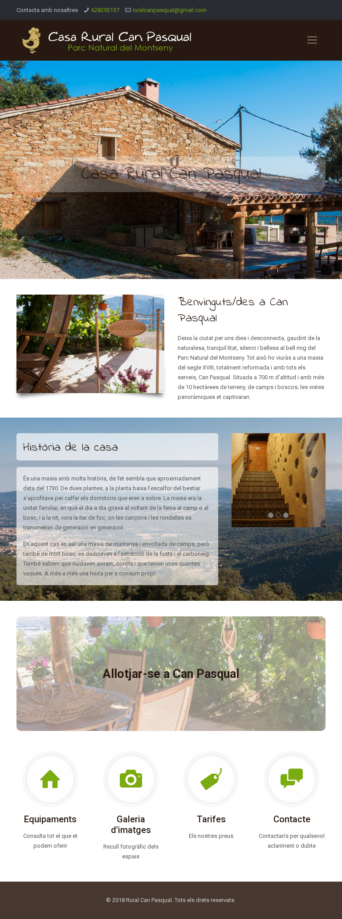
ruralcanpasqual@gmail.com (170, 10)
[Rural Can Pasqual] (107, 40)
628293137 (105, 10)
